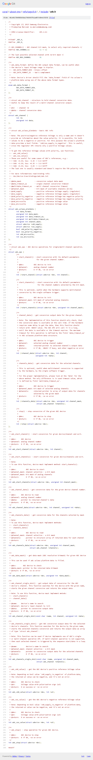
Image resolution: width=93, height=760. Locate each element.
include (44, 11)
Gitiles (14, 756)
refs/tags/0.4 (29, 11)
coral (5, 11)
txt (82, 756)
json (89, 756)
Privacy (21, 756)
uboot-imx (15, 11)
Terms (28, 756)
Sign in (88, 4)
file (52, 18)
